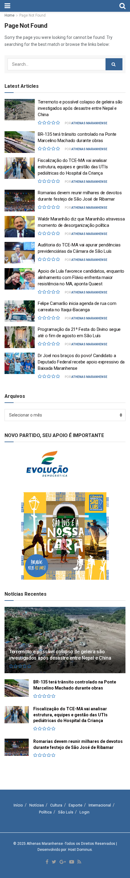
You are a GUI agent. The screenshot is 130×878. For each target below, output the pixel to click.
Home (10, 15)
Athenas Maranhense (89, 123)
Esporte (75, 805)
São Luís (65, 812)
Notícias (36, 805)
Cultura (56, 805)
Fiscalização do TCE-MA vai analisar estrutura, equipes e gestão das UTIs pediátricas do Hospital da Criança (73, 167)
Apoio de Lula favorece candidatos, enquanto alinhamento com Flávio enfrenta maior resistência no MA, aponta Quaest (81, 277)
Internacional (100, 805)
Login (84, 812)
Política (45, 812)
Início (18, 805)
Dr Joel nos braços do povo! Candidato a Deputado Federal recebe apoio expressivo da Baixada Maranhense (81, 362)
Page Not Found (32, 15)
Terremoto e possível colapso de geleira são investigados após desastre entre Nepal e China (80, 108)
